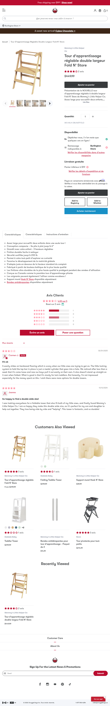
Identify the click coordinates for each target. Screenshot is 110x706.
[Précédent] (5, 103)
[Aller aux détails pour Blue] (16, 527)
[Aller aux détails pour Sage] (45, 466)
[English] (5, 703)
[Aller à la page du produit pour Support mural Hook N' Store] (90, 448)
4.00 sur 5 (62, 301)
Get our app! (98, 699)
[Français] (13, 703)
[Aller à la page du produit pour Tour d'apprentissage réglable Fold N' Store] (19, 448)
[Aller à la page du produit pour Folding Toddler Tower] (55, 448)
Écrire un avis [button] (37, 332)
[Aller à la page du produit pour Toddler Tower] (19, 509)
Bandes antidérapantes (18, 282)
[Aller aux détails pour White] (42, 466)
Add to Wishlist (97, 202)
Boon (78, 537)
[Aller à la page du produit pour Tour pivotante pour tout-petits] (90, 509)
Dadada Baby (47, 476)
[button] (71, 71)
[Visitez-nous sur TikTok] (69, 684)
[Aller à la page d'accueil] (55, 11)
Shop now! (67, 2)
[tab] (12, 234)
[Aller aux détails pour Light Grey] (9, 527)
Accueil (5, 42)
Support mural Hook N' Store (89, 480)
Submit (100, 673)
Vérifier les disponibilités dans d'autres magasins (86, 154)
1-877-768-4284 (81, 702)
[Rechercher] (5, 18)
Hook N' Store (27, 279)
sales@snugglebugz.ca (100, 702)
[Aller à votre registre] (100, 10)
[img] (8, 351)
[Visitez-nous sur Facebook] (40, 684)
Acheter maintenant (86, 211)
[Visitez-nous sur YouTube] (55, 684)
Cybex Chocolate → (65, 31)
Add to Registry (75, 202)
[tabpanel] (55, 263)
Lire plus (86, 102)
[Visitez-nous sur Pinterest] (62, 684)
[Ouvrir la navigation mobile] (3, 10)
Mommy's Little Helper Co (16, 476)
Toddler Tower (11, 541)
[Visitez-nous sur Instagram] (47, 684)
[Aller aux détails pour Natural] (12, 527)
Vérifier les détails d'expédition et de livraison (86, 172)
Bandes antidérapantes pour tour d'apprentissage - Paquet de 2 (55, 544)
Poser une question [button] (72, 332)
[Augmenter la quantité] (93, 116)
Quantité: (69, 116)
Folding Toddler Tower (51, 480)
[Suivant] (50, 103)
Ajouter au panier (86, 85)
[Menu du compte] (95, 10)
